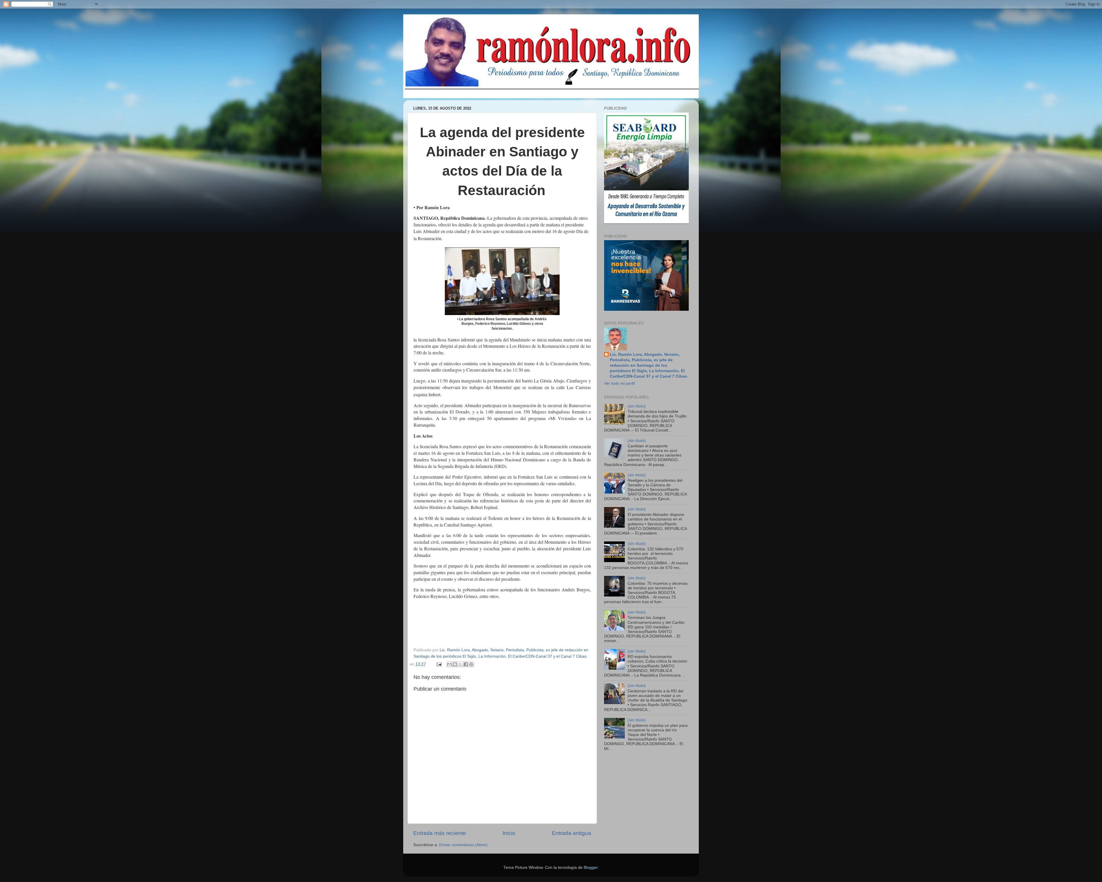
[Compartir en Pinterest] (471, 664)
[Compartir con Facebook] (466, 664)
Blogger (590, 867)
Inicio (509, 833)
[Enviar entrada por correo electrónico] (439, 664)
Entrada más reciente (439, 833)
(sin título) (637, 406)
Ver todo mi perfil (619, 383)
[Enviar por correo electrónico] (449, 664)
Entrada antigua (571, 833)
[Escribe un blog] (455, 664)
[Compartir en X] (460, 664)
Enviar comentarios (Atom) (463, 845)
